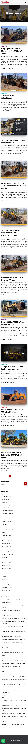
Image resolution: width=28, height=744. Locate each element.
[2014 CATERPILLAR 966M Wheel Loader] (14, 82)
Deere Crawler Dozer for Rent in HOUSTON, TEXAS (14, 676)
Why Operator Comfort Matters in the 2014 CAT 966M (11, 51)
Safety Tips (4, 551)
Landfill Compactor (6, 538)
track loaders (5, 571)
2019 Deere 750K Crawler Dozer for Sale (11, 610)
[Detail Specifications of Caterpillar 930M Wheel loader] (14, 438)
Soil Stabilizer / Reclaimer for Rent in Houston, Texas (14, 700)
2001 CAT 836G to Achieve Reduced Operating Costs (14, 716)
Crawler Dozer (5, 518)
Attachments (4, 502)
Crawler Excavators (6, 521)
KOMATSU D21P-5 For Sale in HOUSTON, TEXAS (13, 658)
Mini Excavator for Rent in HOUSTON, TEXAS (12, 660)
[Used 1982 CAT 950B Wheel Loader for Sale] (14, 308)
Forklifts (3, 532)
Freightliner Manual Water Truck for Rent (11, 674)
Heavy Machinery (6, 535)
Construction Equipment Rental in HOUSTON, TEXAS (14, 639)
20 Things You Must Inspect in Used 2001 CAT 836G (14, 713)
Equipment (4, 527)
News (3, 549)
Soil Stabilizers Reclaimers (8, 554)
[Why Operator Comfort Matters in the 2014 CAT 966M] (14, 34)
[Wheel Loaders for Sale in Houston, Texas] (14, 263)
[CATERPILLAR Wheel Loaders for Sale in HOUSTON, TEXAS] (14, 216)
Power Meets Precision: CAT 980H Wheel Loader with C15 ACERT (13, 185)
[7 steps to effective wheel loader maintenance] (14, 352)
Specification (5, 557)
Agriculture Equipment (7, 494)
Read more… (9, 66)
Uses (3, 576)
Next (16, 476)
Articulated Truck (5, 496)
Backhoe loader (5, 505)
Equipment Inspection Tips (8, 529)
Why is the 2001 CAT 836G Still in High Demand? (13, 724)
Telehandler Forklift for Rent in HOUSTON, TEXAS (13, 663)
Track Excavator (5, 568)
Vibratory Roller (5, 579)
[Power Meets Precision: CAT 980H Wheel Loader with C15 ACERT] (14, 169)
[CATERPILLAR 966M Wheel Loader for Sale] (14, 126)
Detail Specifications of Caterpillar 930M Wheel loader (11, 455)
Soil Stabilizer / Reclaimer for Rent (9, 703)
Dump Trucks (5, 524)
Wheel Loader (4, 46)
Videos (3, 582)
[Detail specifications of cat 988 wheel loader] (14, 395)
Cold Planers (5, 507)
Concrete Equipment (6, 510)
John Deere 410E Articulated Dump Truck (11, 650)
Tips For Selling (5, 565)
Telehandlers (5, 560)
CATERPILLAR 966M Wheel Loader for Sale (12, 642)
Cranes (3, 516)
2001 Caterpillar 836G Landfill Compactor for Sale (13, 727)
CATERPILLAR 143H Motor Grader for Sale (12, 615)
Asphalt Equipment (6, 499)
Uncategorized (5, 573)
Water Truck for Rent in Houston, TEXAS (11, 666)
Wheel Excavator (5, 587)
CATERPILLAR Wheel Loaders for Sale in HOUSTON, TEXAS (10, 232)
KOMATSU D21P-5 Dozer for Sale (9, 705)
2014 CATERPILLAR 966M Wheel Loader (11, 636)
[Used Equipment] (5, 2)
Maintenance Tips (6, 540)
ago (10, 68)
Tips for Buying (5, 562)
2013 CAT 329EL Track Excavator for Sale (11, 612)
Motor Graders (5, 546)
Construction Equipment (7, 513)
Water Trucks (5, 584)
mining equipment (6, 543)
